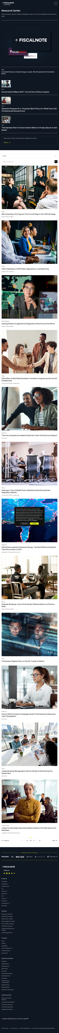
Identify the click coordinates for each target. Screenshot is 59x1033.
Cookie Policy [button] (31, 518)
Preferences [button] (34, 520)
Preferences (25, 523)
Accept (34, 523)
